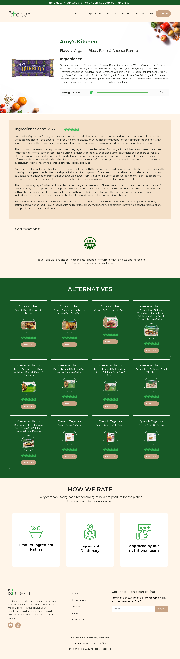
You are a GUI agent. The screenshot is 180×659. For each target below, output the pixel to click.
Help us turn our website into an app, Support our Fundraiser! (90, 2)
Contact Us (78, 619)
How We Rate (144, 13)
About (126, 13)
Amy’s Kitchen (29, 306)
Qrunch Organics (69, 421)
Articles (111, 13)
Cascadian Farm (151, 306)
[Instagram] (18, 625)
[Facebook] (10, 625)
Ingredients (94, 13)
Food (78, 13)
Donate (163, 13)
